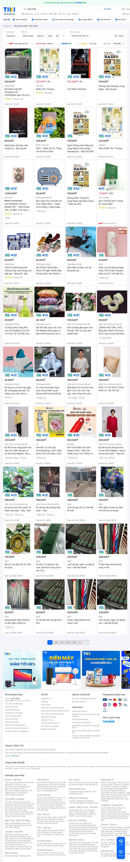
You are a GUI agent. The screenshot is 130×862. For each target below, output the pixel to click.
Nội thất (79, 827)
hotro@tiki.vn (24, 728)
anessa (125, 766)
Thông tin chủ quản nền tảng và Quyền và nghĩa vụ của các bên (86, 737)
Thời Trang (121, 782)
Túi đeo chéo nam (49, 853)
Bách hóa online (112, 793)
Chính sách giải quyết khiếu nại (52, 714)
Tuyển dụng (45, 705)
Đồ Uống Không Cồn (82, 851)
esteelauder (20, 766)
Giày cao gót (41, 817)
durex (56, 766)
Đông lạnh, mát (20, 806)
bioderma (63, 766)
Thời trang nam (43, 795)
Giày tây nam (53, 830)
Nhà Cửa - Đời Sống (77, 820)
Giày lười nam (42, 830)
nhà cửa (61, 14)
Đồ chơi (27, 782)
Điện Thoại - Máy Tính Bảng (17, 820)
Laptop (89, 816)
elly (69, 766)
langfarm (16, 769)
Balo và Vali (74, 780)
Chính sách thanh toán (80, 719)
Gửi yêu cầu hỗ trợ (11, 707)
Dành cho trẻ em (16, 812)
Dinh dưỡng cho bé (16, 789)
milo (73, 766)
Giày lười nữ (56, 821)
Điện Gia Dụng (11, 853)
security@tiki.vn (23, 731)
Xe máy (108, 845)
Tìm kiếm (107, 9)
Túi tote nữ (50, 846)
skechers (79, 766)
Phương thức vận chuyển (14, 713)
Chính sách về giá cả (79, 711)
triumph (92, 766)
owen (44, 766)
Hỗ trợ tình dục (23, 847)
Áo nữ (39, 782)
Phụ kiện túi (60, 846)
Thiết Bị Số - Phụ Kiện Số (112, 805)
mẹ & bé (43, 14)
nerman (112, 766)
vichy (28, 769)
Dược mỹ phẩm (25, 849)
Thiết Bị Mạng (81, 814)
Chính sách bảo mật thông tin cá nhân (55, 711)
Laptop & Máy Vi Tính (118, 795)
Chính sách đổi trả (11, 719)
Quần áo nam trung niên (50, 808)
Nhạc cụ (86, 833)
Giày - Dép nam (44, 827)
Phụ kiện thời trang (77, 789)
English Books (113, 856)
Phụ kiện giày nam (48, 834)
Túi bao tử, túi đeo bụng (56, 855)
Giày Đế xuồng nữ (51, 823)
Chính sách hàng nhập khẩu (15, 725)
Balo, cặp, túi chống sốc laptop (83, 783)
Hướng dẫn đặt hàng (12, 710)
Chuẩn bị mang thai (17, 795)
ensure (49, 766)
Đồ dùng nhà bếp (11, 856)
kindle (105, 766)
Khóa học (120, 827)
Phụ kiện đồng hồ (79, 803)
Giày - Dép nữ (43, 814)
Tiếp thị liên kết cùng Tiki (50, 723)
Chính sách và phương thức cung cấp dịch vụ (85, 727)
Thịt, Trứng (16, 802)
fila (32, 769)
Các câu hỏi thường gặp (13, 704)
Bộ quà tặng (79, 853)
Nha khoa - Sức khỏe (114, 833)
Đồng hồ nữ (82, 801)
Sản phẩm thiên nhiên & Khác (18, 842)
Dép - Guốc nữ (53, 817)
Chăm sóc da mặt (11, 834)
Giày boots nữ (45, 821)
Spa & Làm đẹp (116, 829)
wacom (119, 766)
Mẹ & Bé (115, 791)
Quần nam (51, 798)
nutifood (99, 766)
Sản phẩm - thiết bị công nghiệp (115, 796)
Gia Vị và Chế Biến (79, 847)
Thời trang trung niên (48, 791)
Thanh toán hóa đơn (108, 827)
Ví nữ (60, 844)
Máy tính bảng (15, 827)
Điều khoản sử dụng (48, 717)
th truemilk (30, 766)
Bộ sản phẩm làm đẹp (18, 848)
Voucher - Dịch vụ (109, 824)
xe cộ (36, 14)
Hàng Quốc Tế (107, 780)
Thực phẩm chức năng (17, 836)
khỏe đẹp (53, 14)
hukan (23, 769)
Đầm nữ (45, 782)
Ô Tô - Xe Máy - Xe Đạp (111, 840)
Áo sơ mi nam (51, 800)
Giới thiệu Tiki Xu (47, 720)
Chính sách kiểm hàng (13, 716)
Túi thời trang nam (45, 850)
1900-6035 (15, 698)
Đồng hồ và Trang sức (78, 798)
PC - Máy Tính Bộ (79, 816)
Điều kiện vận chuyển (49, 729)
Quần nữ (52, 782)
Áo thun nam (41, 798)
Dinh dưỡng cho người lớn (18, 791)
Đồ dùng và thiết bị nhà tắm (84, 829)
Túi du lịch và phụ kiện (82, 782)
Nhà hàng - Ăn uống (113, 831)
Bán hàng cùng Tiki (79, 702)
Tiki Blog (44, 702)
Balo (70, 782)
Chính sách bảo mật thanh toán (52, 708)
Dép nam (48, 832)
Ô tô (113, 845)
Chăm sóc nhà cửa (19, 816)
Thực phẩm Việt (24, 804)
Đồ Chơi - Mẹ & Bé (13, 780)
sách (69, 14)
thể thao (75, 14)
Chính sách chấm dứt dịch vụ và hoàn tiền (85, 732)
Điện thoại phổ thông (16, 825)
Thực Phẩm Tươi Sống (14, 799)
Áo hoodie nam (47, 802)
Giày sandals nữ (49, 819)
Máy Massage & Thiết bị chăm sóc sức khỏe (19, 839)
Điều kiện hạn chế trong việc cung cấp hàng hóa (86, 715)
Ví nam (39, 853)
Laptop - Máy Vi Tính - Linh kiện (83, 807)
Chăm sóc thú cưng (76, 843)
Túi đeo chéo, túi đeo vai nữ (47, 844)
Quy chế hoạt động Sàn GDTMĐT (84, 698)
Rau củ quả (13, 804)
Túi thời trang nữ (44, 841)
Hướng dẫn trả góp (12, 722)
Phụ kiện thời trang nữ (77, 792)
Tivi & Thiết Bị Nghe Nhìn (114, 798)
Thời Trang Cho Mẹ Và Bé (14, 782)
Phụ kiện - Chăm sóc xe (109, 843)
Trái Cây (8, 802)
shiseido (8, 769)
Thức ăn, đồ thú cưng (16, 814)
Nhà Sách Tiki (107, 851)
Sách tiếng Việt (106, 854)
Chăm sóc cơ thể (16, 838)
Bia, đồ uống (13, 810)
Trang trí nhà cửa (75, 823)
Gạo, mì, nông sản (16, 808)
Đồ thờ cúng (77, 833)
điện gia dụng (27, 14)
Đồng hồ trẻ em (92, 803)
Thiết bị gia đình (24, 856)
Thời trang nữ (43, 780)
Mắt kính (89, 792)
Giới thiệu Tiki (46, 698)
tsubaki (37, 769)
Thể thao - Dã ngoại (111, 786)
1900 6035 (15, 756)
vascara (8, 766)
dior (13, 766)
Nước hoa (13, 847)
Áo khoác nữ (54, 784)
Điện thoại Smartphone (13, 823)
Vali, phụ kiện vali (91, 784)
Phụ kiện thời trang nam (82, 793)
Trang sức (72, 801)
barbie (38, 766)
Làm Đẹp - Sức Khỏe (14, 832)
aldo (86, 766)
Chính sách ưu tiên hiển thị (81, 722)
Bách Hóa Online (76, 840)
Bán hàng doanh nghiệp (50, 726)
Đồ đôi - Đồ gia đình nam (53, 804)
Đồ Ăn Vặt (76, 849)
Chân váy (52, 786)
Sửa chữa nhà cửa (79, 825)
